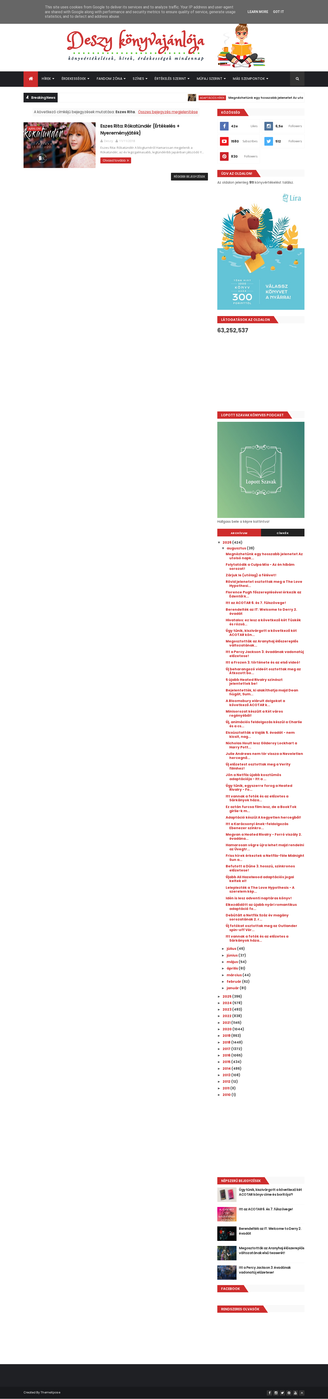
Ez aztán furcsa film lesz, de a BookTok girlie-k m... (261, 808)
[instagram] (276, 1393)
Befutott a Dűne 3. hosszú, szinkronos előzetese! (260, 868)
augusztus (237, 548)
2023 (227, 1009)
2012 (227, 1081)
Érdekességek (74, 78)
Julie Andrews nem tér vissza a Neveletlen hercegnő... (264, 755)
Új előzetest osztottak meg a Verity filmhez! (258, 766)
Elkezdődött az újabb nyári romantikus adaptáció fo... (261, 906)
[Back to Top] (301, 1393)
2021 (227, 1022)
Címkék (283, 533)
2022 (227, 1015)
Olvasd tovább (114, 160)
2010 (227, 1094)
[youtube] (295, 1393)
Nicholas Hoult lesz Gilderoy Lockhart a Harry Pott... (261, 745)
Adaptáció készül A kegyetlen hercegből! (263, 817)
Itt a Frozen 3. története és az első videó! (263, 662)
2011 (226, 1088)
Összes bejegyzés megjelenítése (168, 111)
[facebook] (269, 1393)
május (233, 961)
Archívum (239, 533)
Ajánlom (35, 128)
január (233, 988)
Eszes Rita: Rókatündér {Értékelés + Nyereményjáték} (140, 129)
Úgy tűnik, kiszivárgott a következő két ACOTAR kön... (261, 632)
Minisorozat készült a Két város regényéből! (254, 713)
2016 (227, 1055)
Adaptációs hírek (194, 97)
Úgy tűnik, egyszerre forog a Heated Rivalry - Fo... (259, 787)
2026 (227, 542)
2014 (227, 1068)
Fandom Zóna (109, 78)
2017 (227, 1048)
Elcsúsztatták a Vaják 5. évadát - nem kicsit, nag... (260, 734)
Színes (138, 78)
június (232, 955)
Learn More (258, 12)
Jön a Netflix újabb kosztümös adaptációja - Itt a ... (253, 776)
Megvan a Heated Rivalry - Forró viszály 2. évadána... (264, 836)
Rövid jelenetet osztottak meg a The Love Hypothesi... (264, 583)
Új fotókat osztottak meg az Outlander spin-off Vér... (261, 927)
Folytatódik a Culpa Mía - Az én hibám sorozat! (260, 566)
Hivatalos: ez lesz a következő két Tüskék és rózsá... (263, 622)
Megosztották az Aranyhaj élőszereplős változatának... (262, 643)
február (234, 981)
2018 (227, 1042)
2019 (227, 1035)
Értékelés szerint (170, 78)
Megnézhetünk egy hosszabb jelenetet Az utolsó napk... (264, 556)
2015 (227, 1061)
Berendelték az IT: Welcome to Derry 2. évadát (261, 611)
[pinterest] (289, 1393)
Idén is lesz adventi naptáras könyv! (259, 898)
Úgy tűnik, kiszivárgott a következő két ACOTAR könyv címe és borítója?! (270, 1192)
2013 (227, 1075)
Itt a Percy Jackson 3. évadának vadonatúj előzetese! (265, 653)
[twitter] (282, 1393)
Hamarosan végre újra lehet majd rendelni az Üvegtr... (265, 847)
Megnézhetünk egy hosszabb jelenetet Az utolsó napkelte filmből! (265, 97)
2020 (227, 1029)
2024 (227, 1003)
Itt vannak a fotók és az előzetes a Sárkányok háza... (257, 798)
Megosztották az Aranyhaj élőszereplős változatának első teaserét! (271, 1250)
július (232, 948)
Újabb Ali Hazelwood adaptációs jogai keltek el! (260, 879)
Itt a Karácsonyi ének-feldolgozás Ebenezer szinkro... (257, 825)
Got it (278, 12)
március (235, 975)
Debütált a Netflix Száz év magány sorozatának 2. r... (257, 917)
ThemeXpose (50, 1392)
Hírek (46, 78)
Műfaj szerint (210, 78)
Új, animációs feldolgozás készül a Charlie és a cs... (264, 724)
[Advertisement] (260, 372)
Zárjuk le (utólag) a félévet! (251, 575)
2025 (227, 996)
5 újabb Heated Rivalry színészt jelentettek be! (254, 681)
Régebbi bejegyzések (189, 176)
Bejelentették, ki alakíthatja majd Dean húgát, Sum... (262, 692)
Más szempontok (249, 78)
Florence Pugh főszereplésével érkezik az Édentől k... (263, 594)
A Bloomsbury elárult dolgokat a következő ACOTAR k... (255, 702)
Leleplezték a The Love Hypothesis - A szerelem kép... (260, 889)
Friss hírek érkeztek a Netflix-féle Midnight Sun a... (265, 857)
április (233, 968)
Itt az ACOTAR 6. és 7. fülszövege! (256, 602)
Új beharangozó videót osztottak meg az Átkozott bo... (263, 671)
